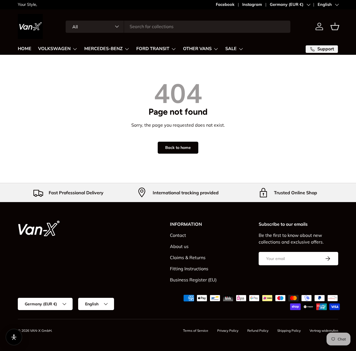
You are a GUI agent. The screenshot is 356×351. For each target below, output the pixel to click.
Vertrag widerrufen (324, 330)
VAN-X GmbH (40, 330)
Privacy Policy (227, 330)
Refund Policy (257, 330)
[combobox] (178, 26)
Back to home (178, 147)
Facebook (225, 4)
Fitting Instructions (189, 268)
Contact (178, 235)
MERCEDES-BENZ (103, 49)
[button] (335, 26)
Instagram (252, 4)
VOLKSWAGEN (54, 49)
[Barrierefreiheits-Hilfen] (14, 337)
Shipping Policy (289, 330)
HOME (24, 49)
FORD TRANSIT (152, 49)
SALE (231, 49)
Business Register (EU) (193, 280)
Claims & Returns (188, 257)
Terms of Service (195, 330)
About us (179, 246)
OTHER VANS (197, 49)
